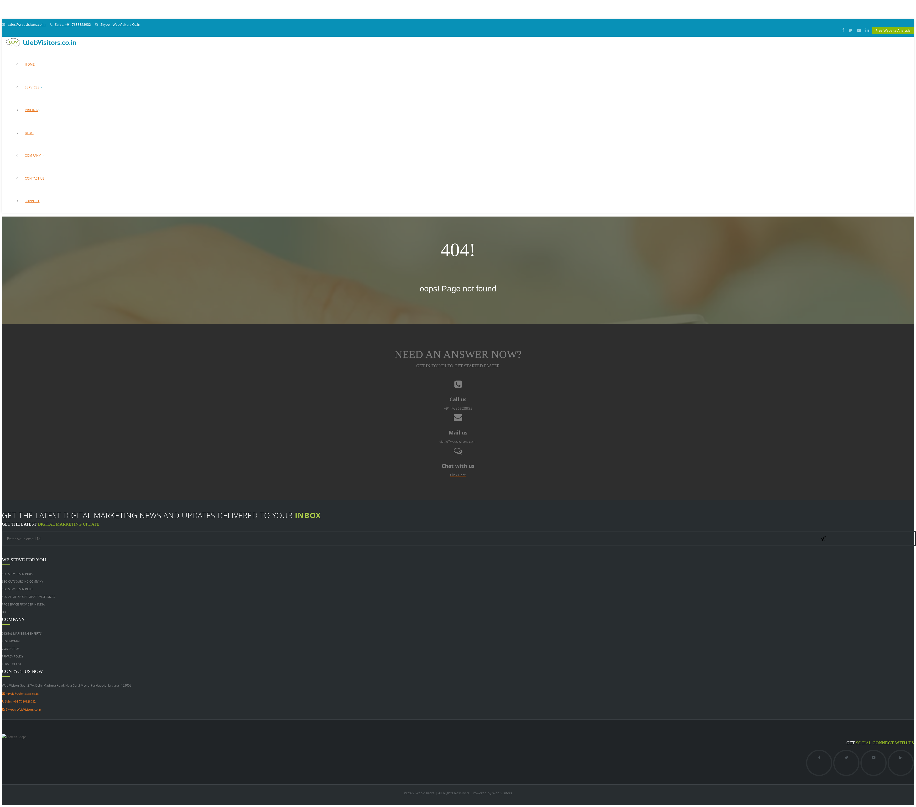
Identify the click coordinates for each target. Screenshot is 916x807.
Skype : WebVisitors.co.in (23, 709)
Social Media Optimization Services (28, 597)
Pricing (31, 110)
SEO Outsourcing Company (22, 581)
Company (33, 155)
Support (32, 201)
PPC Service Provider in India (23, 604)
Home (30, 64)
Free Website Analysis (893, 30)
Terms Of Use (12, 664)
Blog (29, 133)
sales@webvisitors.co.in (27, 24)
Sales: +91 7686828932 (73, 24)
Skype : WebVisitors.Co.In (120, 24)
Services (32, 87)
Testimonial (11, 641)
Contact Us (35, 178)
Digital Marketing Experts (22, 633)
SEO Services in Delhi (17, 589)
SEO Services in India (17, 574)
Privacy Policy (12, 656)
